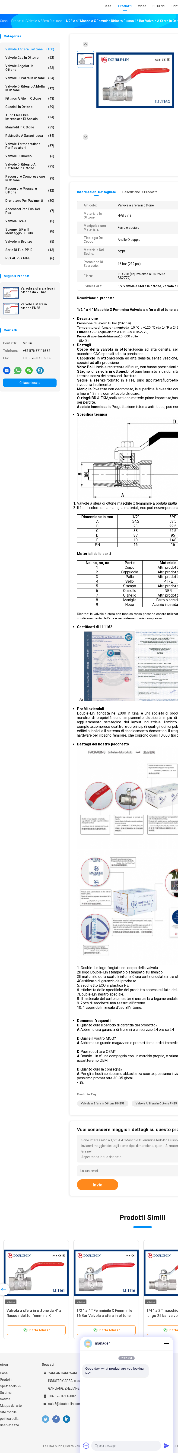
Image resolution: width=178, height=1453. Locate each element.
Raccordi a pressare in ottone (29, 190)
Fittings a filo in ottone (29, 98)
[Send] (166, 1445)
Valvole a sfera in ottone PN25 (34, 306)
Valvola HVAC (29, 221)
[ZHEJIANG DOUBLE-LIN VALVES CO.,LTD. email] (6, 370)
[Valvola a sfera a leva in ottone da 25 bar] (11, 293)
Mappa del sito (11, 1405)
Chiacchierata (29, 383)
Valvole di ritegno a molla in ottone (29, 88)
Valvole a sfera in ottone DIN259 (102, 1103)
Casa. (4, 1373)
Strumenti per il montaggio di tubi (29, 231)
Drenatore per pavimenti (29, 200)
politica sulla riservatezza (9, 1422)
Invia (97, 1185)
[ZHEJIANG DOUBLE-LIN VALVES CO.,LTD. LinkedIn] (66, 1419)
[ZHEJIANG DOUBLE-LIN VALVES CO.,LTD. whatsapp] (18, 370)
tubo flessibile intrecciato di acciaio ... (29, 117)
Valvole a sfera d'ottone (29, 49)
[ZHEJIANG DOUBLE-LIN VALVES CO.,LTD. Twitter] (45, 1419)
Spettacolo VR (11, 1386)
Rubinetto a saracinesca (29, 135)
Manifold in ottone (29, 127)
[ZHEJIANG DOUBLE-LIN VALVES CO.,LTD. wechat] (29, 370)
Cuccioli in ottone (29, 107)
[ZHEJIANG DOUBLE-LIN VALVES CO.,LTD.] (20, 7)
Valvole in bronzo (29, 241)
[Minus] (166, 1343)
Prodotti (6, 1379)
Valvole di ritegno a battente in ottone (29, 166)
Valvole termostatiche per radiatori (29, 146)
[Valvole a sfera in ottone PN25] (11, 309)
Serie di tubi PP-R (29, 250)
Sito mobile (8, 1412)
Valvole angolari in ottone (29, 68)
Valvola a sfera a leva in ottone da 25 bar (38, 290)
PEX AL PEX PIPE (29, 258)
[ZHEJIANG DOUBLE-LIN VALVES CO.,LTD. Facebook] (56, 1419)
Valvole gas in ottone (29, 57)
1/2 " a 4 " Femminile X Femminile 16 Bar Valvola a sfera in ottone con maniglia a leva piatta (104, 1315)
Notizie (5, 1399)
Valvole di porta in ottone (29, 78)
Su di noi (6, 1392)
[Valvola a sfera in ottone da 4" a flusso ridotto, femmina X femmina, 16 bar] (36, 1272)
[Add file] (86, 1445)
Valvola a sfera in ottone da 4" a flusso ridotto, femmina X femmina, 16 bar (33, 1315)
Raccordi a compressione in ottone (29, 178)
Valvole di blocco (29, 156)
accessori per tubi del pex (29, 211)
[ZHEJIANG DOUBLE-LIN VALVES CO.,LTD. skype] (40, 370)
